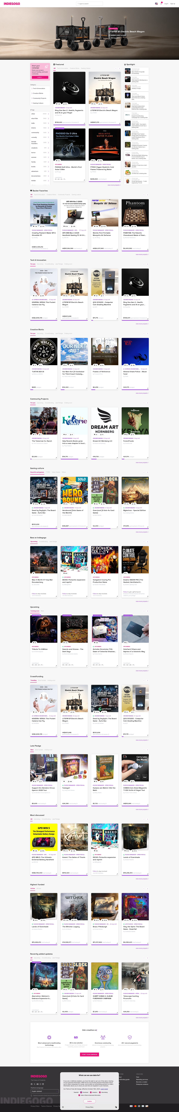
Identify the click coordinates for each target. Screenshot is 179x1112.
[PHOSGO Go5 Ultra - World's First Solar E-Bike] (69, 145)
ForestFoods (128, 441)
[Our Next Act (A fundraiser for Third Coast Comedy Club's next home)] (74, 351)
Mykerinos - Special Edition (134, 510)
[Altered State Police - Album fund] (135, 351)
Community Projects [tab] (64, 194)
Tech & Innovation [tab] (62, 68)
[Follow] (33, 573)
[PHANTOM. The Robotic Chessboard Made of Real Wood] (135, 212)
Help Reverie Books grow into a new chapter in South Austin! (74, 443)
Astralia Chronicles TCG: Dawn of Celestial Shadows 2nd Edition (104, 651)
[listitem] (40, 113)
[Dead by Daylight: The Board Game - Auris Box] (43, 490)
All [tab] (54, 68)
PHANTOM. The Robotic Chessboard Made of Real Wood (134, 235)
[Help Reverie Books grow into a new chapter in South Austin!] (74, 421)
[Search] (78, 3)
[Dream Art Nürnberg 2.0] (104, 421)
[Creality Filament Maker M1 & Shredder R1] (43, 212)
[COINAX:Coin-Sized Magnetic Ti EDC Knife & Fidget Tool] (135, 767)
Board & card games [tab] (37, 472)
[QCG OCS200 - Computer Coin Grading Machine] (104, 282)
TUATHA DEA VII (38, 372)
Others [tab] (64, 472)
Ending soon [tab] (68, 264)
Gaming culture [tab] (76, 194)
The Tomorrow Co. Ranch (42, 441)
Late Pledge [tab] (59, 264)
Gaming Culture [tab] (85, 68)
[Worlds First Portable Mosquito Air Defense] (104, 212)
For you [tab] (32, 264)
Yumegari (66, 788)
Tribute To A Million (40, 649)
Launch (39, 77)
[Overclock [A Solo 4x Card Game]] (104, 490)
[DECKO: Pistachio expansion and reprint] (74, 559)
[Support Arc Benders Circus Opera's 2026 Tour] (43, 767)
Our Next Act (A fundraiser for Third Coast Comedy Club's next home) (73, 374)
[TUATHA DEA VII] (43, 351)
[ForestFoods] (135, 421)
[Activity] (161, 3)
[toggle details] (85, 124)
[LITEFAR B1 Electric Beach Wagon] (105, 88)
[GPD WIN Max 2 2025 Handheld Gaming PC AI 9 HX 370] (74, 212)
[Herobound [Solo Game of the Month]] (74, 490)
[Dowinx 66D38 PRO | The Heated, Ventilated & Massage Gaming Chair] (135, 559)
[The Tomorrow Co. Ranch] (43, 421)
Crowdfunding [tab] (49, 264)
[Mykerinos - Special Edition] (135, 490)
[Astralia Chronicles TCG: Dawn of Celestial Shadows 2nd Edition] (104, 629)
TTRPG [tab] (48, 472)
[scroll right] (119, 68)
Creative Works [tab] (74, 68)
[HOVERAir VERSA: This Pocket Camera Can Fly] (43, 282)
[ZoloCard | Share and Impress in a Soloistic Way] (135, 629)
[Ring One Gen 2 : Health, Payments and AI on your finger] (69, 88)
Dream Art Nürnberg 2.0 (102, 441)
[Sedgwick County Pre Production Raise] (104, 559)
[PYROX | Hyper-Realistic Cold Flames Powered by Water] (105, 145)
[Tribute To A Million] (43, 629)
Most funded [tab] (42, 680)
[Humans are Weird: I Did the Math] (104, 767)
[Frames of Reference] (104, 351)
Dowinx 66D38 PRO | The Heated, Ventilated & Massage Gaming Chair (133, 582)
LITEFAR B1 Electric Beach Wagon (104, 110)
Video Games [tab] (56, 472)
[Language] (156, 4)
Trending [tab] (33, 680)
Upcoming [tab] (40, 264)
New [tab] (42, 611)
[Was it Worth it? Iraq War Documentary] (43, 559)
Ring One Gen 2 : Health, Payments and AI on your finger (133, 304)
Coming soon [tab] (34, 611)
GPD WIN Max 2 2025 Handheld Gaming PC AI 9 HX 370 (73, 235)
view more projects (114, 185)
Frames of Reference (101, 372)
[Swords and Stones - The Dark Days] (74, 629)
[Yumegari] (74, 767)
